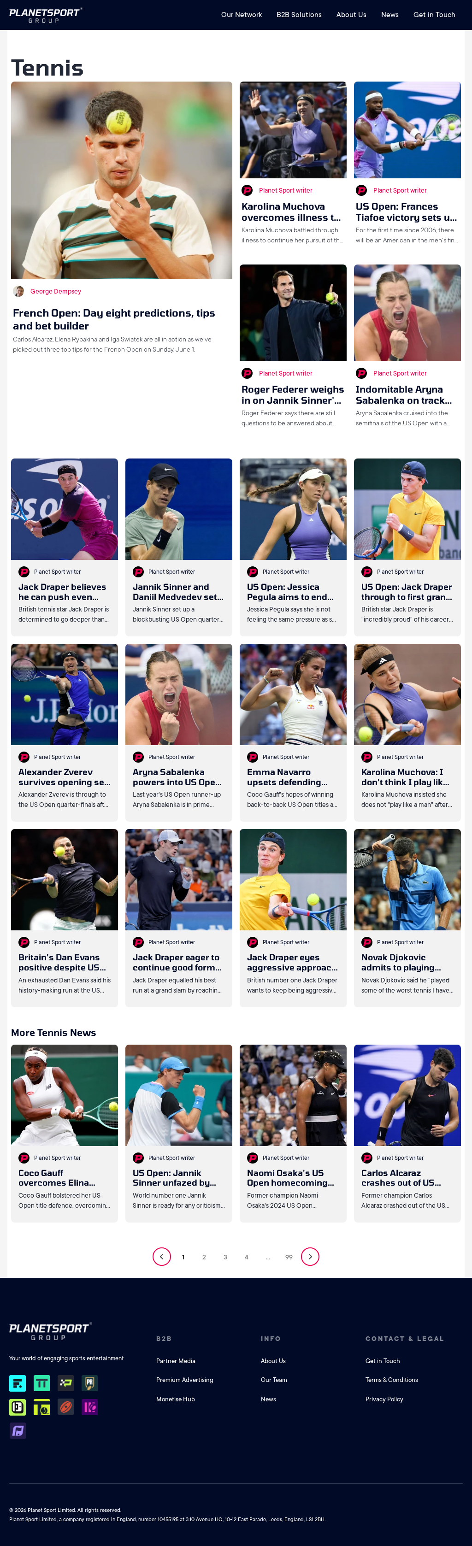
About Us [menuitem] (351, 15)
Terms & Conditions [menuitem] (392, 1379)
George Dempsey (55, 291)
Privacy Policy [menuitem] (384, 1399)
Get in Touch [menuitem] (434, 15)
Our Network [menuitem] (241, 15)
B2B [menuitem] (164, 1338)
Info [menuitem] (271, 1338)
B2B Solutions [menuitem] (299, 15)
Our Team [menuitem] (274, 1379)
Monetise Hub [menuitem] (175, 1399)
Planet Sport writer (286, 190)
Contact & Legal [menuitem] (405, 1338)
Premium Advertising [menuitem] (184, 1379)
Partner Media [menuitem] (175, 1361)
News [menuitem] (390, 15)
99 (289, 1257)
